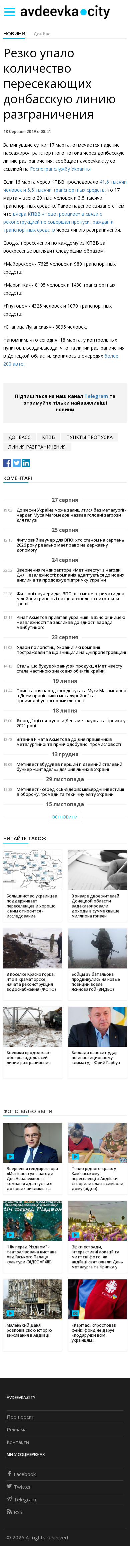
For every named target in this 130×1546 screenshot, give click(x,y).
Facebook (25, 1474)
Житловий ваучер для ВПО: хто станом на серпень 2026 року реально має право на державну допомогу (70, 545)
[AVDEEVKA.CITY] (65, 11)
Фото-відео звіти (27, 1111)
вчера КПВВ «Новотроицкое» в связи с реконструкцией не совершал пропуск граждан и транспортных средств (58, 222)
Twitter (22, 1486)
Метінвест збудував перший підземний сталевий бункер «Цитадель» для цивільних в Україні (69, 767)
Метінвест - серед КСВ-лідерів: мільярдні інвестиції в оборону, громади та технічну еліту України (70, 792)
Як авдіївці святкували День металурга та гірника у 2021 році (71, 723)
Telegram (96, 396)
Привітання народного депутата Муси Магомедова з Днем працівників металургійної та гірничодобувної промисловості (71, 695)
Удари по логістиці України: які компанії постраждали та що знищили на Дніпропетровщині (71, 650)
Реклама (17, 1429)
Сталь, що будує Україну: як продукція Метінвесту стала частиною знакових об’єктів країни (69, 669)
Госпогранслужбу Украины (60, 169)
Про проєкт (20, 1416)
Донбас (41, 34)
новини (14, 33)
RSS (18, 1512)
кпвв (48, 437)
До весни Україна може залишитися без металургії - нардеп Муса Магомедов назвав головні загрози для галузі (71, 515)
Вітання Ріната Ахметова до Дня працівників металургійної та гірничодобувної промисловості (69, 742)
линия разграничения (37, 447)
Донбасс (19, 437)
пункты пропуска (89, 437)
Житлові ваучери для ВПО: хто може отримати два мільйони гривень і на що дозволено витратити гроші (70, 598)
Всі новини (65, 817)
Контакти (18, 1442)
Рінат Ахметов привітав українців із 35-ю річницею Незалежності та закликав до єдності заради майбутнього (71, 622)
